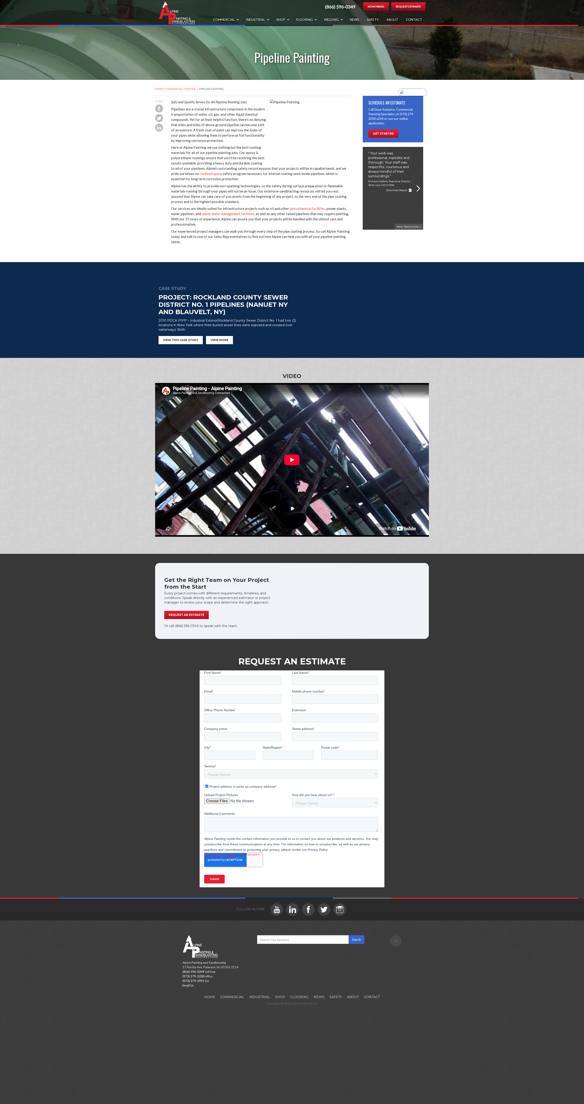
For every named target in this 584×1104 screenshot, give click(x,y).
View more (219, 340)
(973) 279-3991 (193, 981)
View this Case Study (180, 340)
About (392, 19)
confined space (211, 174)
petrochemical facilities (307, 208)
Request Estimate (408, 6)
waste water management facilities (228, 214)
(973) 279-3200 (193, 976)
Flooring (299, 997)
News (354, 19)
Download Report (396, 190)
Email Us (188, 985)
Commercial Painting (181, 89)
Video (292, 376)
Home (159, 89)
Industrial (259, 997)
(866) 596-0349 (340, 7)
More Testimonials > (409, 226)
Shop (280, 997)
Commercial (232, 997)
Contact (414, 19)
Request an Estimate (186, 615)
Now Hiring (376, 6)
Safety (373, 19)
